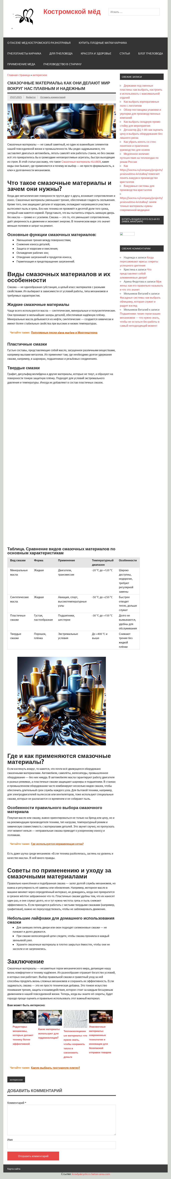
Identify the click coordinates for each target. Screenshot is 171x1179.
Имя (10, 1139)
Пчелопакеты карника (24, 53)
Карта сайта (13, 1168)
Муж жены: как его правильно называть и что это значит (141, 285)
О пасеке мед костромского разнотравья (39, 43)
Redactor (31, 96)
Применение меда (21, 64)
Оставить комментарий (52, 96)
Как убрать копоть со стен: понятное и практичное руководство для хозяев (138, 145)
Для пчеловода (61, 53)
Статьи (125, 53)
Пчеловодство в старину (62, 64)
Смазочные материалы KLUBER (81, 161)
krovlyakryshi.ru (81, 1173)
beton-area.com (100, 1173)
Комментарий (16, 1102)
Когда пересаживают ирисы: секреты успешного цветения (139, 261)
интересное (40, 75)
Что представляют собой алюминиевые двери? (135, 273)
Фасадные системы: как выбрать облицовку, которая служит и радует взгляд (140, 301)
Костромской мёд (72, 11)
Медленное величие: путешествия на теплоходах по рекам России (139, 157)
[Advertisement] (61, 409)
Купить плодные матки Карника (103, 43)
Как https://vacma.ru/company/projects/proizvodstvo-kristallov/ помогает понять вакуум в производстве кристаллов (141, 173)
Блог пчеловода (150, 53)
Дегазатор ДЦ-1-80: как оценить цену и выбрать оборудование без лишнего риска (141, 133)
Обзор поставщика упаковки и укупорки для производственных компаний (140, 113)
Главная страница (18, 75)
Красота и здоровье (96, 53)
